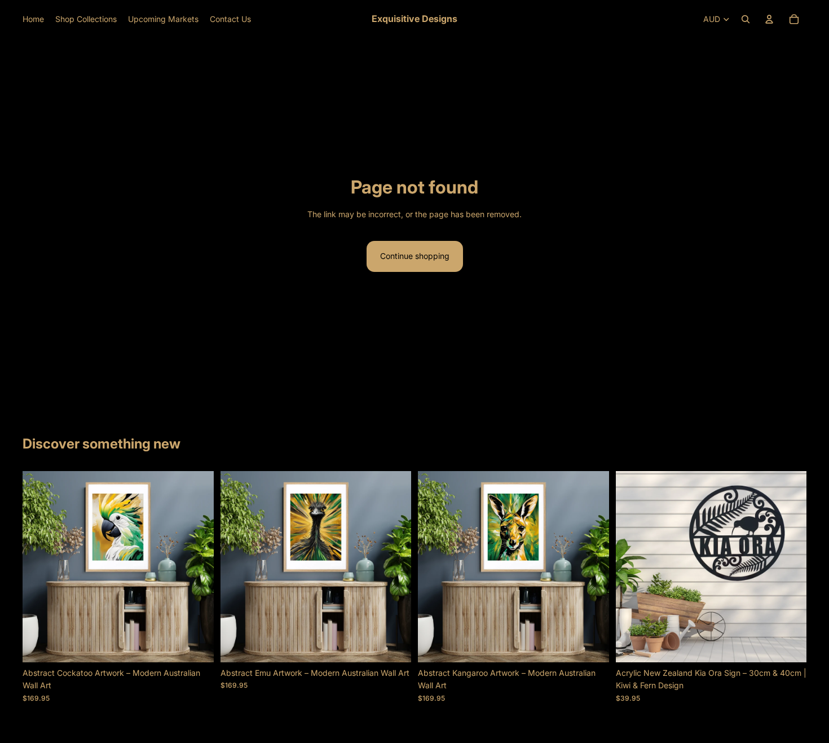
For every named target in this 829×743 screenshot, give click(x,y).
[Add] (196, 645)
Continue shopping (414, 256)
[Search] (745, 19)
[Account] (769, 19)
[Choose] (789, 645)
